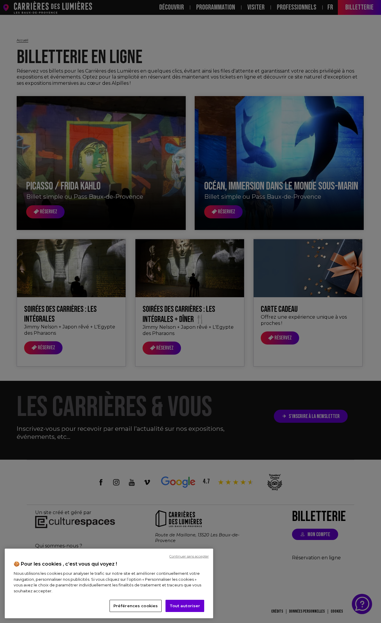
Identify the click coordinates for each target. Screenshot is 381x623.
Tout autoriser (185, 605)
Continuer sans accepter (189, 556)
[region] (109, 583)
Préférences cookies (135, 605)
